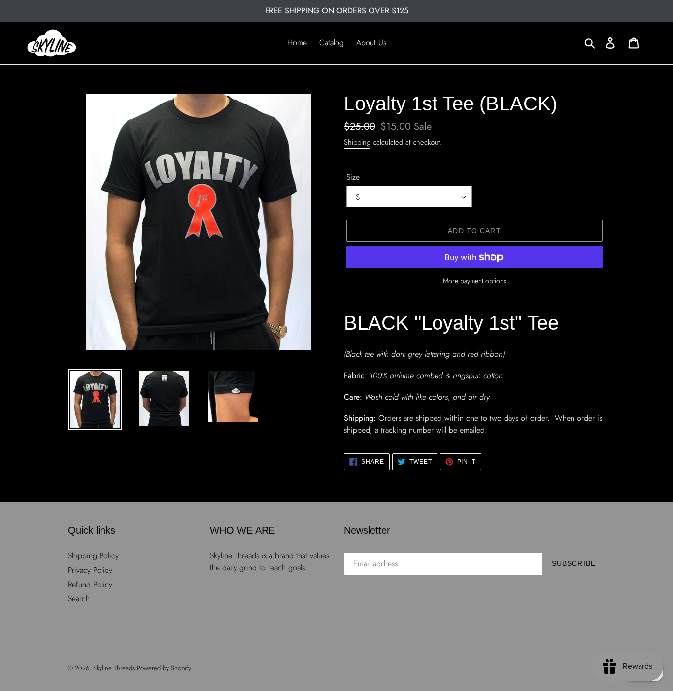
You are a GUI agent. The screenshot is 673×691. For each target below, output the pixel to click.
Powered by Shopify (164, 668)
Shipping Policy (93, 555)
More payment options (474, 281)
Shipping (357, 142)
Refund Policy (90, 584)
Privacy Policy (90, 570)
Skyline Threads (114, 668)
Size (353, 177)
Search (79, 598)
